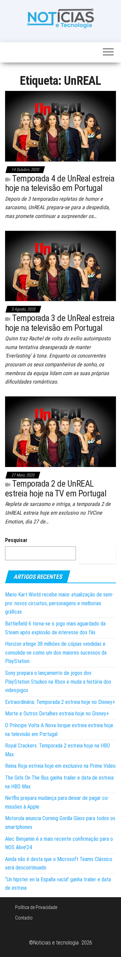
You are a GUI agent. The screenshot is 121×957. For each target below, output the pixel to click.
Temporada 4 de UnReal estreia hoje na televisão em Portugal (59, 183)
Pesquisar (16, 540)
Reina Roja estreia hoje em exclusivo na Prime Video (60, 766)
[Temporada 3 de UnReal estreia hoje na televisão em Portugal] (60, 265)
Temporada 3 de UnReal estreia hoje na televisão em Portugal (59, 323)
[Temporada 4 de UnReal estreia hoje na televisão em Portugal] (60, 126)
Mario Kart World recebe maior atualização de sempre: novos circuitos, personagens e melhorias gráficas (59, 603)
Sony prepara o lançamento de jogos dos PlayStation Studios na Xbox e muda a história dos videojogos (58, 681)
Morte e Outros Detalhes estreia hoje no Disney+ (57, 713)
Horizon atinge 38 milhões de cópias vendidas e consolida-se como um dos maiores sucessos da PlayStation (56, 652)
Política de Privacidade (36, 907)
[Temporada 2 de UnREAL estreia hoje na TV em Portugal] (60, 431)
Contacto (24, 918)
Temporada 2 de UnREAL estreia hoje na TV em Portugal (55, 488)
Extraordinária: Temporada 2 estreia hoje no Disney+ (60, 702)
